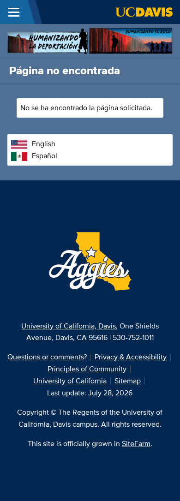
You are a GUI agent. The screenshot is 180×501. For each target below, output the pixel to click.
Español (44, 155)
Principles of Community (87, 369)
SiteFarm (136, 443)
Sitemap (127, 381)
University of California (70, 381)
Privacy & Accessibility (131, 357)
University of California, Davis (68, 326)
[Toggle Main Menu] (14, 12)
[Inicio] (90, 40)
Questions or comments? (47, 357)
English (43, 143)
